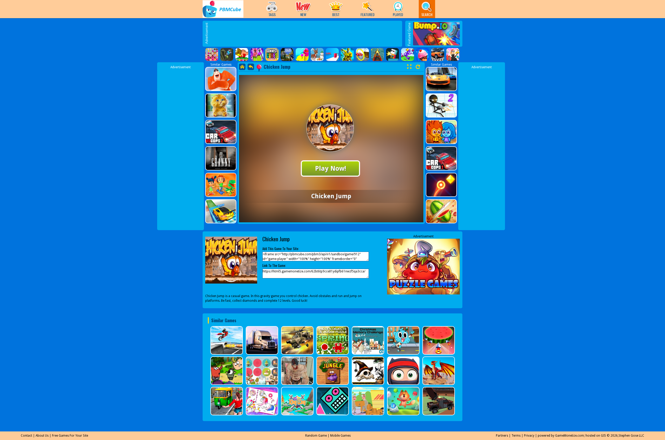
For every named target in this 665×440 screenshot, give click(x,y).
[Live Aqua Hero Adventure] (347, 54)
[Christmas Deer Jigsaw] (317, 54)
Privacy (529, 435)
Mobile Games (340, 435)
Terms (516, 435)
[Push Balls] (302, 54)
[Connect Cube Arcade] (271, 54)
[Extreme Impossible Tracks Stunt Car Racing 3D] (362, 54)
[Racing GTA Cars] (437, 54)
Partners (502, 435)
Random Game (316, 435)
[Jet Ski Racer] (377, 54)
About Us (42, 435)
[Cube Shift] (332, 54)
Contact (26, 435)
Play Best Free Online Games (223, 9)
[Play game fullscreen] (409, 66)
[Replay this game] (418, 67)
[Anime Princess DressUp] (452, 54)
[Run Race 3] (407, 54)
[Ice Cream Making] (422, 54)
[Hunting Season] (287, 54)
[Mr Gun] (392, 54)
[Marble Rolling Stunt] (226, 54)
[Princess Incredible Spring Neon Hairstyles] (256, 54)
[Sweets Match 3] (211, 54)
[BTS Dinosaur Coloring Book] (241, 54)
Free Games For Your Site (70, 435)
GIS (603, 435)
